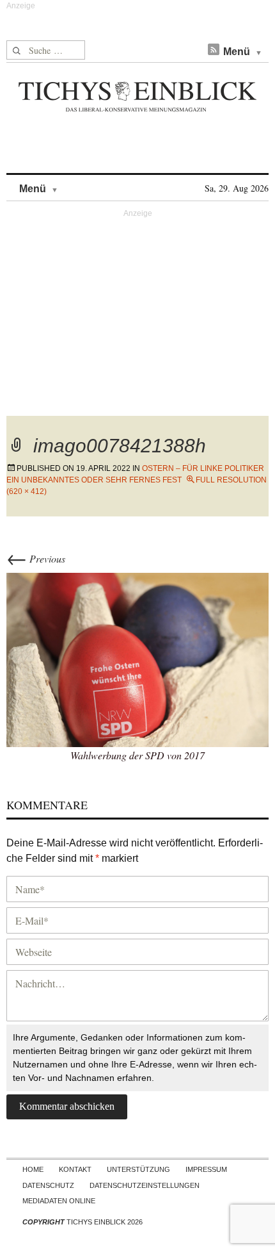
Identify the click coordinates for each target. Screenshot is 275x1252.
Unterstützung (138, 1169)
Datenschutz (48, 1185)
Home (32, 1169)
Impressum (206, 1169)
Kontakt (75, 1169)
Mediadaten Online (58, 1201)
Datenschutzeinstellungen (145, 1185)
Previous (35, 558)
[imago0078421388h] (137, 658)
